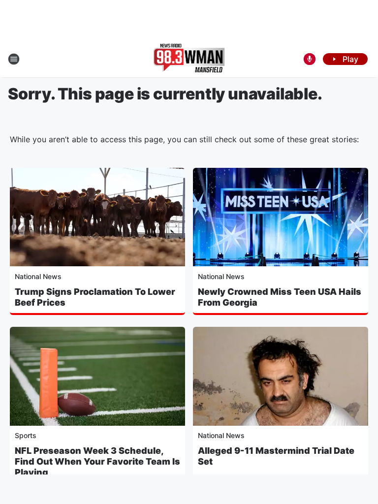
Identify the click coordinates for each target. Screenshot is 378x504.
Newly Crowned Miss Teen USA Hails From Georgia (279, 297)
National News (38, 276)
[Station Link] (189, 59)
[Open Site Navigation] (14, 59)
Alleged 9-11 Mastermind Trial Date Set (276, 456)
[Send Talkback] (309, 59)
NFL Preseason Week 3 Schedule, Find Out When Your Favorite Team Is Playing (97, 461)
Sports (25, 435)
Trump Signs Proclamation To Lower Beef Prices (95, 297)
